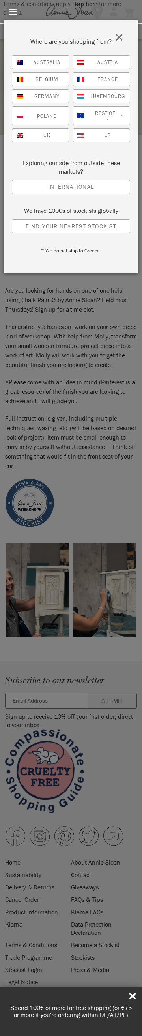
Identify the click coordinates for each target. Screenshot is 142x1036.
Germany (47, 96)
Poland (47, 116)
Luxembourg (107, 96)
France (107, 79)
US (108, 135)
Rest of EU (109, 116)
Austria (107, 62)
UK (46, 135)
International (71, 186)
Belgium (47, 79)
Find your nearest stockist (71, 226)
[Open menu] (13, 12)
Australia (47, 62)
